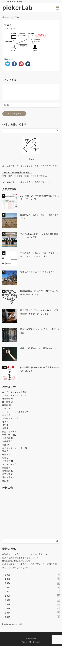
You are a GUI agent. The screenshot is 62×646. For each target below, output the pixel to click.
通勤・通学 (8, 477)
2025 (32, 579)
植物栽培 (7, 471)
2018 (32, 608)
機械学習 (7, 398)
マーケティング (10, 418)
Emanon (36, 642)
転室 (5, 458)
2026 (32, 575)
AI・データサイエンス (14, 392)
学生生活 (8, 441)
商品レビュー (9, 431)
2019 (32, 604)
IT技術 (6, 405)
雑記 (5, 480)
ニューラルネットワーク (14, 395)
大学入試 (7, 438)
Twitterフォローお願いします (16, 172)
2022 (32, 591)
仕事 (5, 421)
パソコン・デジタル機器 (15, 411)
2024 (32, 583)
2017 (32, 612)
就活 (6, 444)
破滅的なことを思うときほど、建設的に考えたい (24, 554)
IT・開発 (7, 402)
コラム (6, 408)
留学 (5, 451)
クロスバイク (9, 464)
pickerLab (17, 7)
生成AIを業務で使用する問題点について (20, 557)
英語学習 (7, 474)
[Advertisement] (24, 516)
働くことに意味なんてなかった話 (17, 567)
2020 (32, 600)
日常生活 (7, 461)
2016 (32, 617)
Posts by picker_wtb (12, 624)
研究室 (7, 454)
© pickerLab (31, 638)
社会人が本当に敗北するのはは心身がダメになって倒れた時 (29, 564)
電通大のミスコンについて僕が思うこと (38, 272)
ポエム (6, 415)
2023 (32, 587)
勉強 (5, 428)
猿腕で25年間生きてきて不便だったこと (38, 348)
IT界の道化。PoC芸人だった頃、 (17, 560)
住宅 (5, 425)
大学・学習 (9, 435)
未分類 (6, 467)
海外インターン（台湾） (14, 448)
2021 (32, 596)
